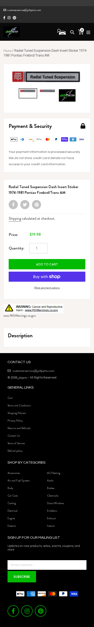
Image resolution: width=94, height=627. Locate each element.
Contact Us (14, 436)
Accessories (14, 473)
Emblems (52, 511)
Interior (51, 526)
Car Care (13, 496)
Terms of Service (16, 443)
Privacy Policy (15, 421)
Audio (50, 480)
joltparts (22, 377)
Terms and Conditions (19, 405)
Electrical (13, 511)
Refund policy (15, 451)
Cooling (12, 503)
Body (10, 488)
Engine (11, 518)
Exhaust (51, 518)
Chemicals (52, 496)
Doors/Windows (55, 503)
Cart (10, 398)
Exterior (12, 526)
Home (7, 50)
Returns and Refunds (19, 428)
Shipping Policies (17, 413)
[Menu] (87, 31)
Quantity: (16, 248)
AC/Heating (53, 473)
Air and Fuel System (19, 480)
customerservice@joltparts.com (24, 10)
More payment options (47, 287)
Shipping (15, 218)
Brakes (51, 488)
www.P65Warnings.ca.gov (19, 315)
